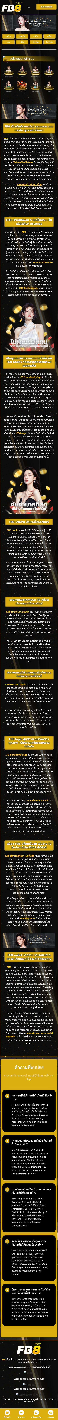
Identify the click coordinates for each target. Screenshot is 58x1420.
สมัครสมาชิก (36, 1417)
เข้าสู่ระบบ (21, 1417)
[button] (29, 7)
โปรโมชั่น (7, 1417)
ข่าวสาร (51, 1417)
